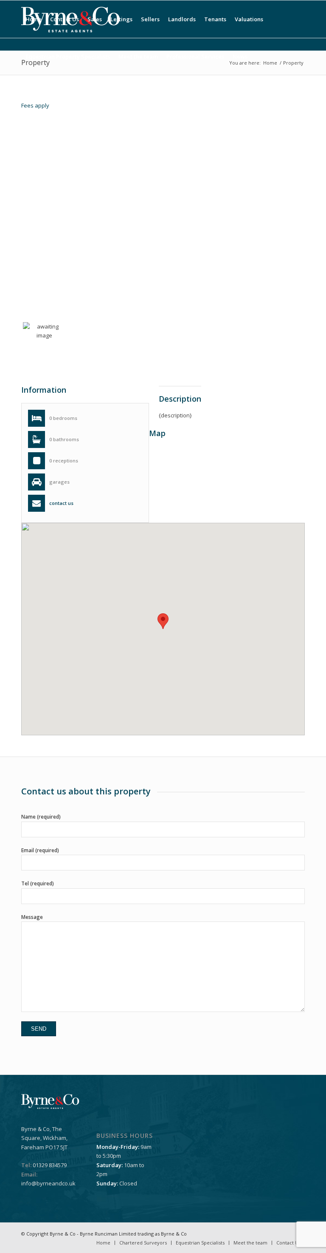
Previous (33, 250)
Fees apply (35, 105)
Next (295, 251)
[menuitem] (33, 19)
